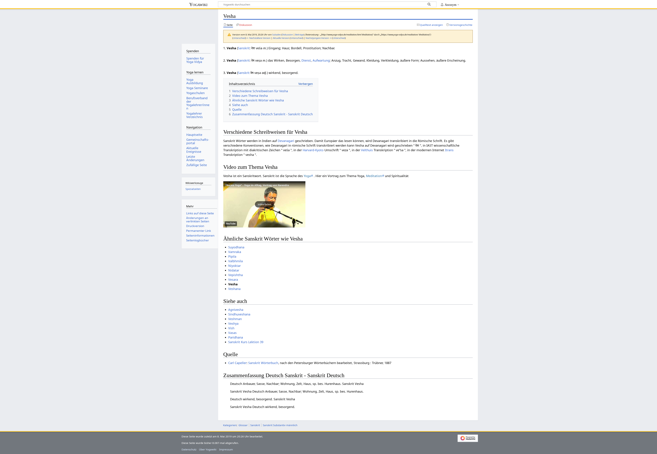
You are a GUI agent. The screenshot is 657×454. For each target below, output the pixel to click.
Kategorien (229, 425)
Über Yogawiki (207, 449)
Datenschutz (189, 449)
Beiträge (299, 34)
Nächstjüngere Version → (319, 38)
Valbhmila (235, 261)
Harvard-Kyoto (313, 150)
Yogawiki (198, 4)
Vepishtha (235, 275)
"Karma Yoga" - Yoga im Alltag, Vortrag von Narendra (257, 185)
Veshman (235, 319)
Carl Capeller (237, 363)
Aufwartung (321, 60)
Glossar (243, 425)
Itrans (449, 150)
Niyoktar (234, 266)
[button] (264, 204)
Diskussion (287, 34)
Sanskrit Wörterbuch (263, 363)
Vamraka (234, 252)
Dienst (306, 60)
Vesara (233, 279)
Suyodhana (236, 247)
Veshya (233, 323)
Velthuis (367, 150)
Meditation (374, 176)
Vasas (232, 333)
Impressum (226, 449)
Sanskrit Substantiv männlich (280, 425)
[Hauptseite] (198, 25)
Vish (231, 328)
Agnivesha (235, 310)
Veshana (234, 289)
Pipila (232, 256)
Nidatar (233, 270)
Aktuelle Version (281, 38)
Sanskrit (244, 48)
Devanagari (286, 141)
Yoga (307, 176)
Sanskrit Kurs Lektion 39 (245, 342)
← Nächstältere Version (258, 38)
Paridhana (235, 337)
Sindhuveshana (239, 314)
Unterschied (239, 38)
